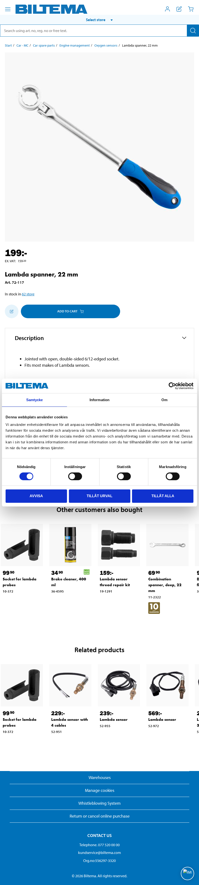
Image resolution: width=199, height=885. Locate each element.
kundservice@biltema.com (99, 852)
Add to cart (67, 311)
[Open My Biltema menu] (167, 9)
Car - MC (22, 45)
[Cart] (191, 9)
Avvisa (36, 496)
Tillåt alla (162, 496)
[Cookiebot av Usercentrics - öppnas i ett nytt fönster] (172, 386)
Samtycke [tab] (34, 400)
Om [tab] (164, 400)
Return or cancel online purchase (100, 816)
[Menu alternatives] (8, 9)
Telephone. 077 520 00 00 (99, 844)
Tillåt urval (99, 496)
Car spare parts (44, 45)
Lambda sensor (114, 719)
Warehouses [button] (100, 777)
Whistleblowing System (99, 803)
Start (8, 45)
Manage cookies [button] (99, 790)
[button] (99, 19)
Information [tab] (99, 400)
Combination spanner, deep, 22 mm (165, 584)
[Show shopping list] (179, 9)
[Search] (193, 30)
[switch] (75, 476)
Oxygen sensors (105, 45)
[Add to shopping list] (11, 311)
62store (28, 294)
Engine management (74, 45)
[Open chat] (187, 873)
